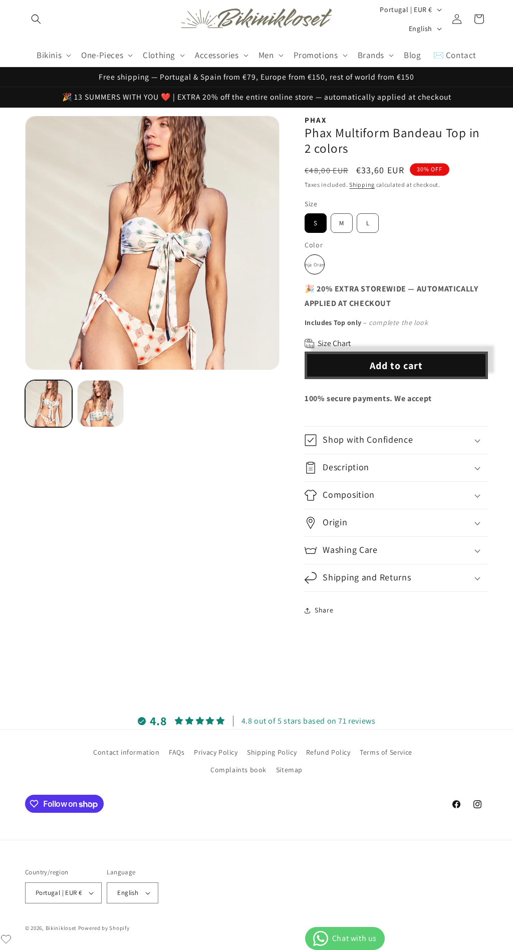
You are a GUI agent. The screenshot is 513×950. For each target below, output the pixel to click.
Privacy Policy (215, 752)
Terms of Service (386, 752)
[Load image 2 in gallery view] (100, 403)
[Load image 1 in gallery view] (48, 403)
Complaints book (238, 769)
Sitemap (289, 769)
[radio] (316, 223)
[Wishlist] (6, 939)
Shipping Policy (272, 752)
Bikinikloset (61, 927)
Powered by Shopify (104, 927)
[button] (36, 19)
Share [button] (324, 609)
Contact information (126, 752)
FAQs (176, 752)
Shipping (362, 184)
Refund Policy (328, 752)
